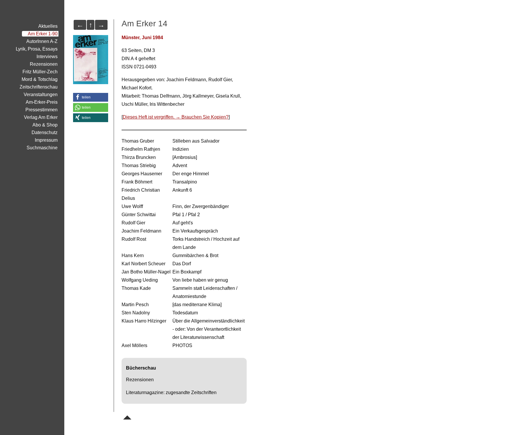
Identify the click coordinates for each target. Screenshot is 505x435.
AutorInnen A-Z (42, 41)
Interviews (47, 56)
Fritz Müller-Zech (40, 71)
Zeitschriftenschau (39, 86)
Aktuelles (48, 26)
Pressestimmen (41, 109)
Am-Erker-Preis (42, 102)
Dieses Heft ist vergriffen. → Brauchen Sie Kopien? (176, 117)
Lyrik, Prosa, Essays (37, 48)
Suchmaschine (42, 147)
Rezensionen (44, 64)
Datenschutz (45, 132)
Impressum (46, 140)
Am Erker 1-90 (43, 33)
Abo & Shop (45, 124)
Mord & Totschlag (40, 79)
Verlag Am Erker (41, 117)
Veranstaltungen (41, 94)
